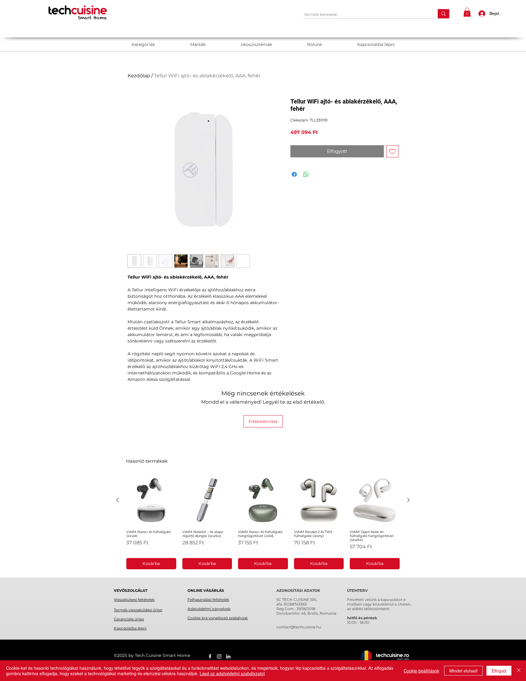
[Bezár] (518, 670)
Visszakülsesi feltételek (134, 599)
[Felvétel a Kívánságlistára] (392, 151)
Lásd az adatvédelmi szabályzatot (232, 673)
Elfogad (499, 671)
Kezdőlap (139, 76)
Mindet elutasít (463, 671)
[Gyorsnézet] (151, 500)
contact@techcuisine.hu (298, 627)
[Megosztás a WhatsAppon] (306, 174)
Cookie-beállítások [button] (421, 671)
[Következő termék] (408, 500)
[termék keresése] (443, 13)
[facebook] (210, 656)
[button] (467, 12)
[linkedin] (228, 656)
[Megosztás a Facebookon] (294, 174)
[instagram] (219, 656)
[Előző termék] (117, 500)
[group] (263, 522)
